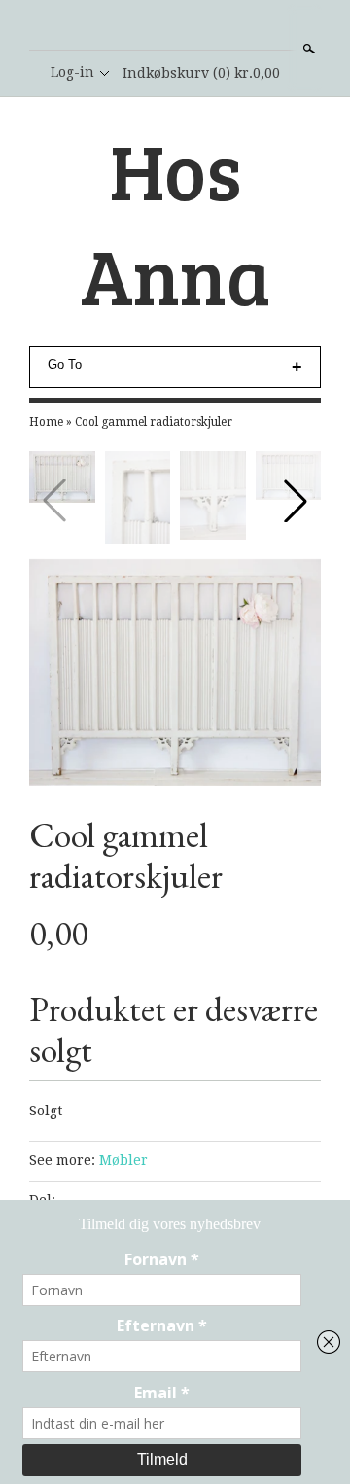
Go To (65, 364)
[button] (295, 500)
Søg (307, 48)
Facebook (174, 26)
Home (46, 422)
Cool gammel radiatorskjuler (153, 422)
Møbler (123, 1160)
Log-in (72, 72)
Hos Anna (175, 222)
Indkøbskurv (201, 73)
